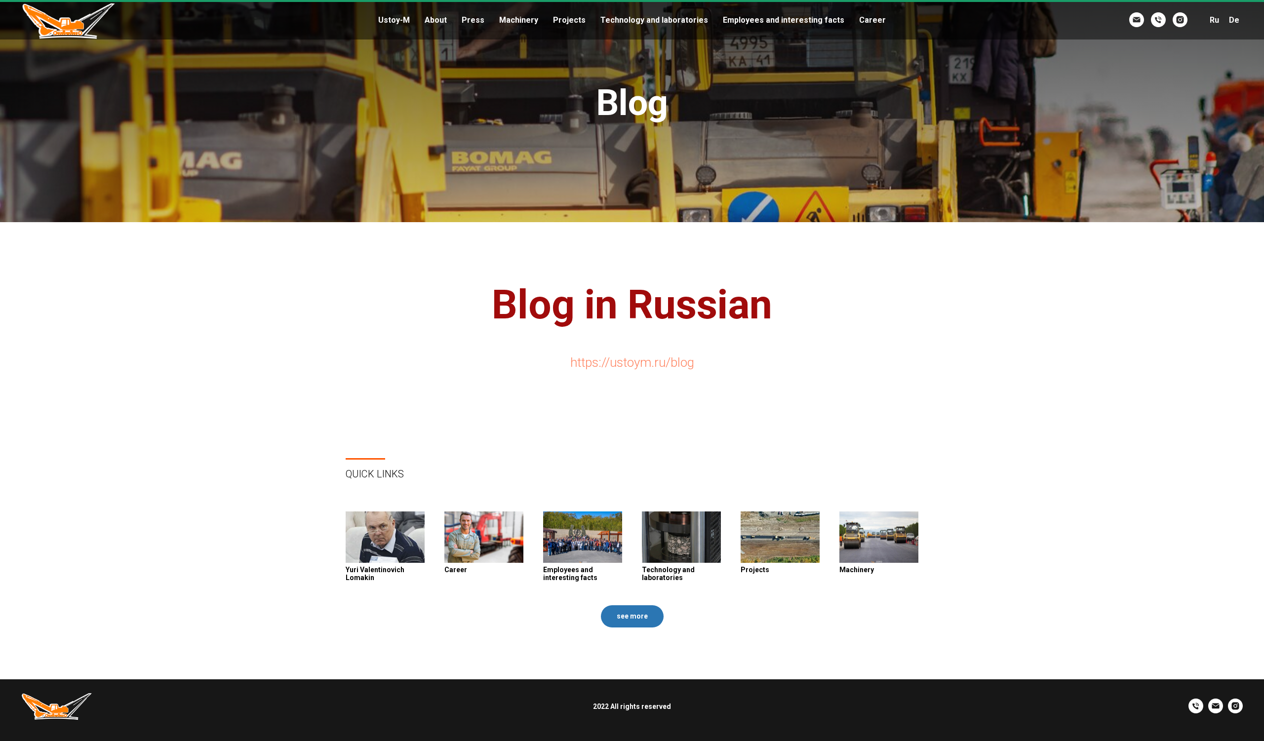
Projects (569, 20)
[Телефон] (1158, 19)
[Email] (1136, 19)
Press (473, 20)
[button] (632, 616)
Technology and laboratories (654, 20)
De (1234, 20)
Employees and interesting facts (783, 20)
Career (872, 20)
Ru (1214, 20)
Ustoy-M (394, 20)
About (436, 20)
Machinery (518, 20)
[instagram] (1180, 19)
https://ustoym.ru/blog (632, 362)
